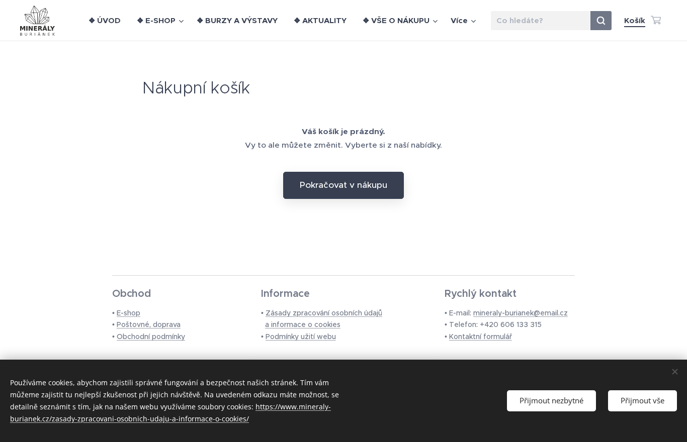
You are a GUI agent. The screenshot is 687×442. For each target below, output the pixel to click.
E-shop (128, 312)
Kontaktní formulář (480, 336)
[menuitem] (107, 20)
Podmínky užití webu (301, 336)
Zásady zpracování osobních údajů (324, 312)
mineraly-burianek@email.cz (520, 312)
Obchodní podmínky (151, 336)
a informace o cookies (302, 324)
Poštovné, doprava (149, 324)
